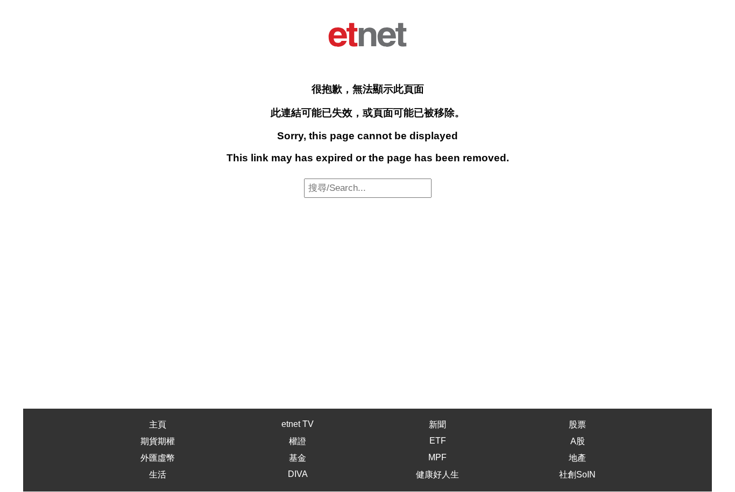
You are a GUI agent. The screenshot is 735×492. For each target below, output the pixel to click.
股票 (577, 424)
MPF (437, 457)
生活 (157, 474)
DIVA (298, 474)
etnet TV (297, 424)
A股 (577, 441)
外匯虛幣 (157, 457)
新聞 (437, 424)
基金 (297, 457)
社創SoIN (577, 474)
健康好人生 (437, 474)
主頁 (157, 424)
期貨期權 (157, 441)
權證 (297, 441)
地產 (577, 457)
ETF (437, 440)
